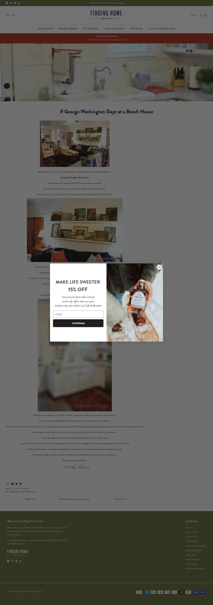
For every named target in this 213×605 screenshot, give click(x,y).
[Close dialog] (159, 267)
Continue (78, 323)
